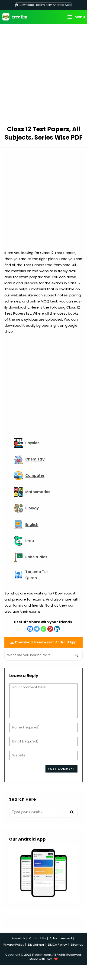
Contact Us (37, 938)
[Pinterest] (50, 629)
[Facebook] (30, 629)
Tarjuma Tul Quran (36, 574)
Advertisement (61, 938)
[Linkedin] (57, 629)
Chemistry (35, 459)
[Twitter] (37, 629)
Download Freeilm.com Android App (44, 5)
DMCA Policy (57, 944)
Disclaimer (36, 944)
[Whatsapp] (43, 629)
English (31, 524)
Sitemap (77, 944)
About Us (19, 938)
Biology (32, 508)
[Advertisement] (43, 75)
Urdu (29, 540)
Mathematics (37, 491)
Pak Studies (36, 557)
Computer (34, 475)
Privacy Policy (13, 944)
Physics (32, 442)
